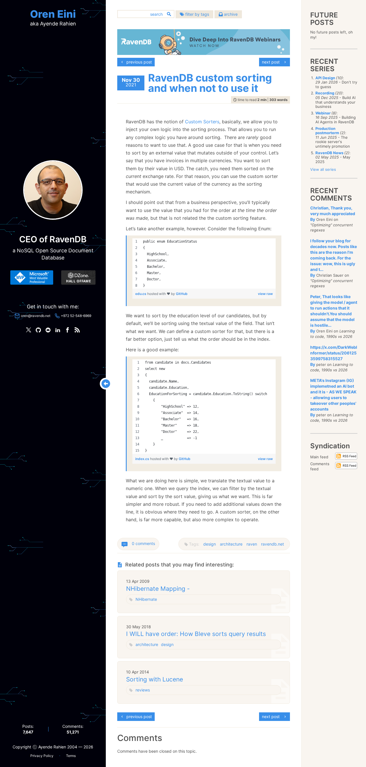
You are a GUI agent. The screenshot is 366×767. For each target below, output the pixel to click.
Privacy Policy (41, 756)
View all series (323, 169)
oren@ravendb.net (35, 316)
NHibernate (146, 599)
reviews (143, 689)
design (209, 544)
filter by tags (196, 14)
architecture (231, 544)
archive (230, 14)
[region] (204, 263)
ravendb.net (272, 544)
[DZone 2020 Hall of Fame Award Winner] (78, 277)
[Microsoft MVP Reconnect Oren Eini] (31, 277)
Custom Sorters (202, 121)
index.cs (142, 459)
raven (251, 544)
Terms (71, 756)
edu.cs (141, 294)
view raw (265, 294)
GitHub (182, 294)
